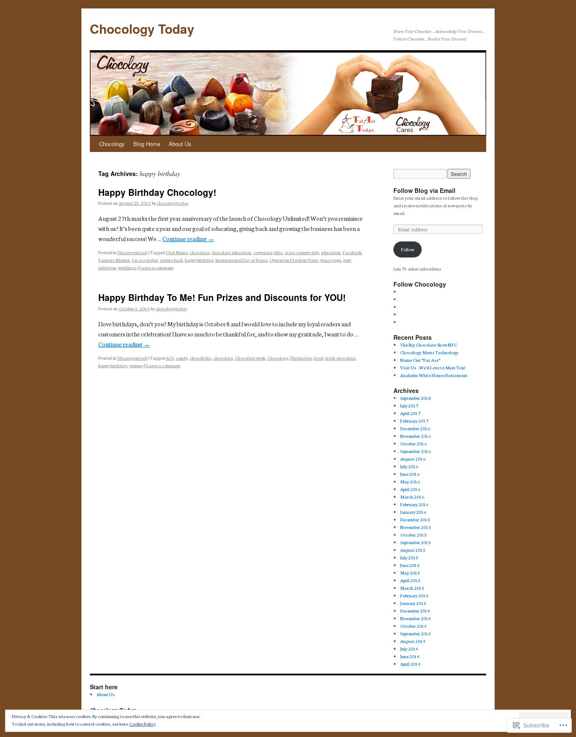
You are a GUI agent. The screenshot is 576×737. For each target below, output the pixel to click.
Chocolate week (250, 358)
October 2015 (413, 534)
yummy (136, 365)
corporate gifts (268, 252)
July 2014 (409, 648)
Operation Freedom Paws (293, 260)
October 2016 (413, 443)
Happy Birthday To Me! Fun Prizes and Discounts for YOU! (222, 297)
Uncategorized (132, 252)
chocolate (199, 252)
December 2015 (415, 519)
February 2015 (414, 595)
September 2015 (415, 542)
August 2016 (412, 458)
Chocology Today (142, 28)
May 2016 (410, 481)
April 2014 (410, 664)
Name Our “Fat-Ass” (420, 360)
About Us (180, 144)
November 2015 (415, 527)
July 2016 (409, 466)
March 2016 (412, 496)
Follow (407, 249)
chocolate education (231, 252)
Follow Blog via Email (424, 190)
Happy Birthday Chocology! (157, 192)
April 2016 (410, 489)
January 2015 (413, 603)
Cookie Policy (142, 724)
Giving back (171, 260)
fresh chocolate (340, 358)
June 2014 (410, 656)
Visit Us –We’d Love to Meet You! (433, 367)
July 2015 (409, 557)
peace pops (330, 260)
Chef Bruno (177, 252)
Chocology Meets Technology (429, 352)
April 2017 (410, 413)
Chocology (112, 144)
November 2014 (415, 618)
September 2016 (415, 451)
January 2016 (413, 512)
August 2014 (412, 641)
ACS (170, 358)
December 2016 (415, 428)
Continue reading (188, 238)
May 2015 (410, 572)
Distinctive (301, 358)
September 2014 (415, 633)
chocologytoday (172, 203)
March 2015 (412, 588)
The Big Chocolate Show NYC (428, 344)
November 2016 (415, 436)
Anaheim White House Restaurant (434, 375)
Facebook (352, 252)
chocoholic (200, 358)
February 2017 (414, 420)
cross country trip (302, 252)
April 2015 (410, 580)
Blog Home (146, 144)
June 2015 (410, 565)
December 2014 (415, 610)
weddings (127, 267)
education (331, 252)
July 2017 (409, 405)
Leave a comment (157, 267)
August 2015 (412, 550)
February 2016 (414, 504)
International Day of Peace (241, 260)
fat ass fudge (145, 260)
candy (182, 358)
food (318, 358)
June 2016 (410, 474)
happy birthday (199, 260)
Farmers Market (114, 260)
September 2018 (415, 398)
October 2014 (413, 626)
